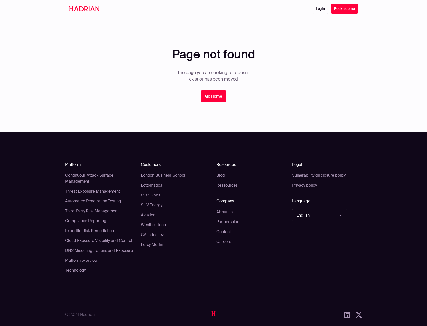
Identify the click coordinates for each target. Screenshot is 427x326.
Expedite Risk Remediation (89, 230)
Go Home (213, 96)
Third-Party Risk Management (92, 211)
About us (224, 212)
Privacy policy (304, 185)
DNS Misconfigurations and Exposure (99, 250)
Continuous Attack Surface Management (89, 178)
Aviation (148, 214)
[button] (319, 215)
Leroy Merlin (152, 244)
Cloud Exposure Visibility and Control (98, 240)
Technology (75, 270)
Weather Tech (153, 224)
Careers (223, 241)
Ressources (227, 185)
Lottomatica (151, 185)
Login (320, 8)
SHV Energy (151, 205)
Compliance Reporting (85, 220)
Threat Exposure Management (92, 191)
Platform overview (81, 260)
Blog (220, 175)
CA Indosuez (152, 234)
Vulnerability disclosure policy (319, 175)
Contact (223, 231)
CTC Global (151, 195)
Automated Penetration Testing (93, 201)
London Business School (163, 175)
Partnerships (227, 221)
